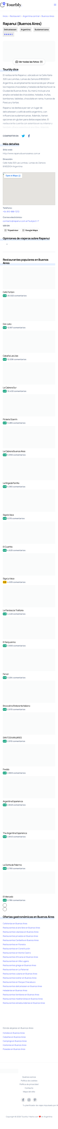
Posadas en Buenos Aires (14, 1049)
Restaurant (15, 16)
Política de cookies (29, 1080)
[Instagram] (29, 1100)
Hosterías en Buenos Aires (14, 1045)
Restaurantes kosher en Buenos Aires (19, 977)
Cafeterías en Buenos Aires (15, 923)
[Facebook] (23, 1100)
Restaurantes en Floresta (14, 944)
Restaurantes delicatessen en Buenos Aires (22, 986)
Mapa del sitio (29, 1091)
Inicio (5, 16)
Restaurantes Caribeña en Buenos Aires (21, 940)
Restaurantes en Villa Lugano (16, 961)
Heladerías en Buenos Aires (15, 990)
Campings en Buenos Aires (15, 1041)
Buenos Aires (48, 16)
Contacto (29, 1088)
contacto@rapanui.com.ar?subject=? (21, 221)
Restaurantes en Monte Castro (17, 952)
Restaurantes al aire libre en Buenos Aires (21, 927)
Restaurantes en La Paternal (15, 969)
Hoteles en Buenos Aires (14, 1033)
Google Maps (31, 230)
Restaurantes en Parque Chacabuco (19, 982)
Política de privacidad (29, 1084)
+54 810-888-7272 (11, 211)
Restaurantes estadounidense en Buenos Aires (24, 1003)
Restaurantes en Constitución (16, 948)
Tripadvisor (12, 230)
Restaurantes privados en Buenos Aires (20, 936)
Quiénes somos (29, 1077)
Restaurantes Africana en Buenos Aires (20, 957)
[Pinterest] (35, 1100)
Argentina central (31, 16)
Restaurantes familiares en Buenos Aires (21, 994)
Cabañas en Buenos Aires (14, 1037)
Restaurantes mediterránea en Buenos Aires (23, 998)
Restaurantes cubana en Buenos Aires (20, 973)
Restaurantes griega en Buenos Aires (19, 965)
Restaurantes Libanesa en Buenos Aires (20, 931)
